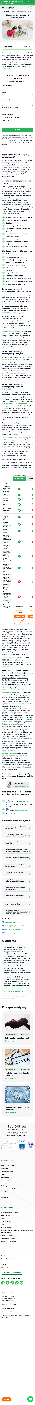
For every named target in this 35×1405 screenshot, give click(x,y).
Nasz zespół (4, 1183)
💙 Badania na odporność (11, 929)
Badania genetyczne (9, 753)
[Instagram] (12, 1283)
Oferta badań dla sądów (8, 1192)
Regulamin (4, 1256)
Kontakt (3, 1265)
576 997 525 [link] (23, 802)
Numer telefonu (7, 100)
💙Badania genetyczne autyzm (13, 922)
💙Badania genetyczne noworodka (14, 933)
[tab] (3, 7)
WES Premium (19, 478)
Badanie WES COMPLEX (12, 692)
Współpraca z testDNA (8, 1189)
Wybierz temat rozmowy (10, 107)
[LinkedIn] (3, 1283)
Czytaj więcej (10, 1041)
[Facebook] (7, 1283)
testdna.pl (6, 11)
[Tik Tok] (17, 1283)
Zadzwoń (7, 1399)
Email (4, 92)
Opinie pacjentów (6, 1177)
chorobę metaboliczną (7, 598)
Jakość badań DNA (7, 1171)
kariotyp (18, 706)
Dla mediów (4, 1195)
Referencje (4, 1174)
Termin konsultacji (8, 114)
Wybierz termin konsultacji (13, 117)
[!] (22, 499)
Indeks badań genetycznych (9, 1238)
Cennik (3, 1218)
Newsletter (4, 1268)
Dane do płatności (6, 1221)
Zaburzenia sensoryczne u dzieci (13, 331)
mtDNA (5, 532)
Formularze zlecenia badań (9, 1212)
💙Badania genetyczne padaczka (13, 926)
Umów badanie (19, 616)
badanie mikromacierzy (7, 524)
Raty (2, 1224)
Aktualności (4, 1197)
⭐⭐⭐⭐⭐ (19, 610)
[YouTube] (21, 1283)
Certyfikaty (4, 1168)
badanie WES (25, 1069)
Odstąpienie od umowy (12, 1272)
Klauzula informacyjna (8, 1262)
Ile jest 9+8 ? (6, 120)
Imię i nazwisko (7, 85)
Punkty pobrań (5, 1215)
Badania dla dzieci (12, 1034)
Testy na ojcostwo (6, 1227)
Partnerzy (4, 1186)
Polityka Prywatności (7, 1259)
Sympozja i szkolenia (7, 1180)
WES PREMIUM (15, 658)
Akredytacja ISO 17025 (8, 1165)
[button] (17, 828)
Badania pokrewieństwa (8, 1241)
